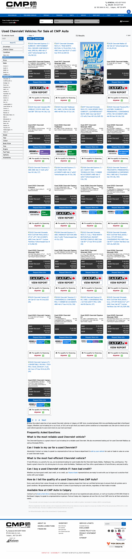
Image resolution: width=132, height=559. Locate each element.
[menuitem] (13, 55)
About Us (42, 523)
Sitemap (82, 538)
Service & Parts (86, 523)
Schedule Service (84, 526)
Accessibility (55, 553)
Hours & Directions (46, 526)
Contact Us (45, 553)
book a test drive (43, 494)
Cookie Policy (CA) (87, 531)
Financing (42, 529)
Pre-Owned (62, 527)
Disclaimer (84, 528)
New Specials (62, 529)
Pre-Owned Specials (64, 531)
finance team (73, 472)
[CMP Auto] (21, 5)
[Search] (21, 38)
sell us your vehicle (97, 451)
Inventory (63, 523)
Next (44, 420)
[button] (129, 12)
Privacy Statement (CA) (87, 534)
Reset (12, 42)
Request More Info (39, 82)
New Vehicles (62, 526)
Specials (61, 533)
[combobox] (46, 21)
